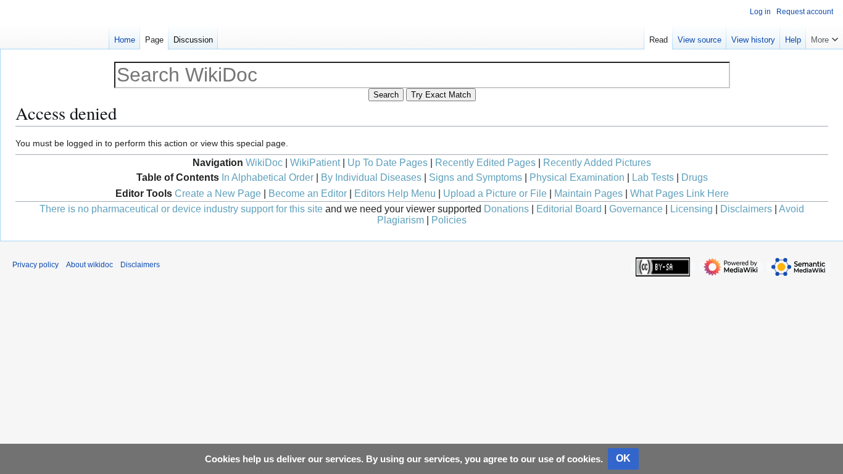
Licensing (691, 209)
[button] (824, 37)
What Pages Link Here (679, 193)
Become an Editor (307, 193)
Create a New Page (218, 193)
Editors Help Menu (395, 193)
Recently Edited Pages (485, 162)
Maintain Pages (588, 193)
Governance (636, 209)
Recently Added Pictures (597, 162)
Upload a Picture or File (495, 193)
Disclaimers (746, 209)
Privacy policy (35, 264)
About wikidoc (89, 264)
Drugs (694, 177)
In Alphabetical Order (268, 177)
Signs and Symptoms (475, 177)
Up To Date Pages (387, 162)
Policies (449, 220)
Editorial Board (569, 209)
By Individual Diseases (371, 177)
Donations (506, 209)
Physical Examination (577, 177)
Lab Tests (653, 177)
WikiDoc (264, 162)
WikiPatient (315, 162)
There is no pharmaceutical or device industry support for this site (181, 209)
